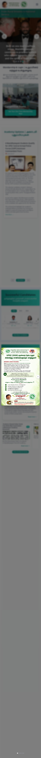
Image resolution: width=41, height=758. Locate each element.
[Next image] (38, 376)
